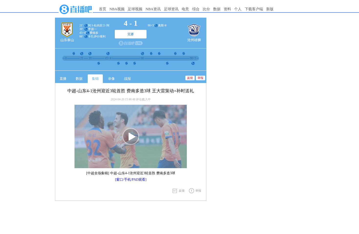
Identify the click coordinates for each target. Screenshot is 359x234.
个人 (238, 9)
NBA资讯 (153, 9)
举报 (200, 78)
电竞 (185, 9)
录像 (111, 79)
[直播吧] (76, 15)
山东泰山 (67, 40)
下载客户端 (254, 9)
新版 (270, 9)
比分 (206, 9)
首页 (102, 9)
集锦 (95, 79)
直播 (63, 79)
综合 (196, 9)
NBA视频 (117, 9)
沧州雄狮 (194, 40)
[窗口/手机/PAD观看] (131, 179)
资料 (227, 9)
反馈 (190, 78)
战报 (127, 79)
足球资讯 (171, 9)
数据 (217, 9)
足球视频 (135, 9)
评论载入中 (143, 99)
